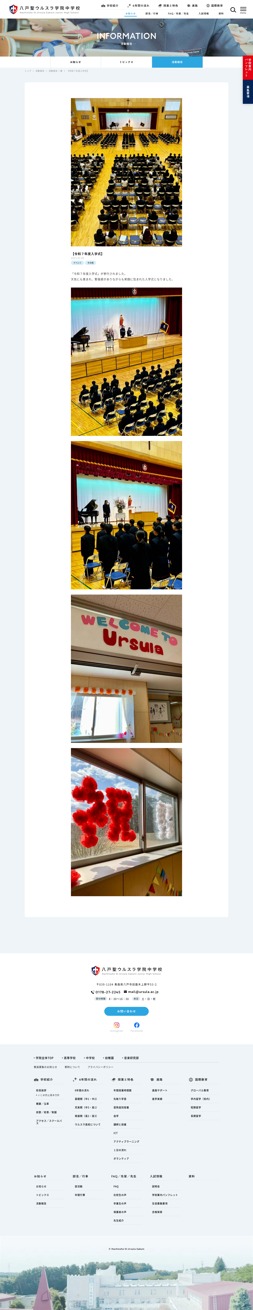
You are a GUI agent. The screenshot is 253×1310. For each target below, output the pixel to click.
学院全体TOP (45, 1058)
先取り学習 (120, 1099)
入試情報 (204, 13)
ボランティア (121, 1158)
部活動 (79, 1186)
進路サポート (160, 1090)
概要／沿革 (42, 1103)
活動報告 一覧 (56, 71)
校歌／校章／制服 (46, 1112)
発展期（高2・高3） (87, 1116)
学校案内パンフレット (248, 67)
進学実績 (157, 1099)
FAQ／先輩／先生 (178, 13)
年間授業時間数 (123, 1090)
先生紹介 (119, 1220)
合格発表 (157, 1212)
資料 (221, 13)
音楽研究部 (131, 1058)
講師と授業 (120, 1124)
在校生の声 (120, 1195)
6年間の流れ (82, 1090)
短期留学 (196, 1107)
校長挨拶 (41, 1090)
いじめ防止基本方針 (49, 1095)
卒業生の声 (120, 1203)
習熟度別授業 (121, 1107)
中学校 (90, 1058)
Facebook (137, 1030)
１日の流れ (120, 1150)
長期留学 (196, 1116)
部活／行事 (151, 13)
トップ (28, 71)
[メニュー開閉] (243, 10)
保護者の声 (120, 1212)
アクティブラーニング (126, 1141)
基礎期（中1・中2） (87, 1099)
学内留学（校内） (201, 1099)
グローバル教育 (200, 1090)
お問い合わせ (126, 1011)
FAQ (116, 1186)
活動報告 (177, 62)
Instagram (116, 1030)
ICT (116, 1133)
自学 (116, 1116)
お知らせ (130, 13)
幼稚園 (109, 1058)
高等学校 (70, 1058)
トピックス (126, 62)
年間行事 (80, 1195)
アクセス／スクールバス (49, 1121)
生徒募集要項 (160, 1203)
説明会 (156, 1186)
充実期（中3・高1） (87, 1107)
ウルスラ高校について (88, 1124)
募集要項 (248, 91)
